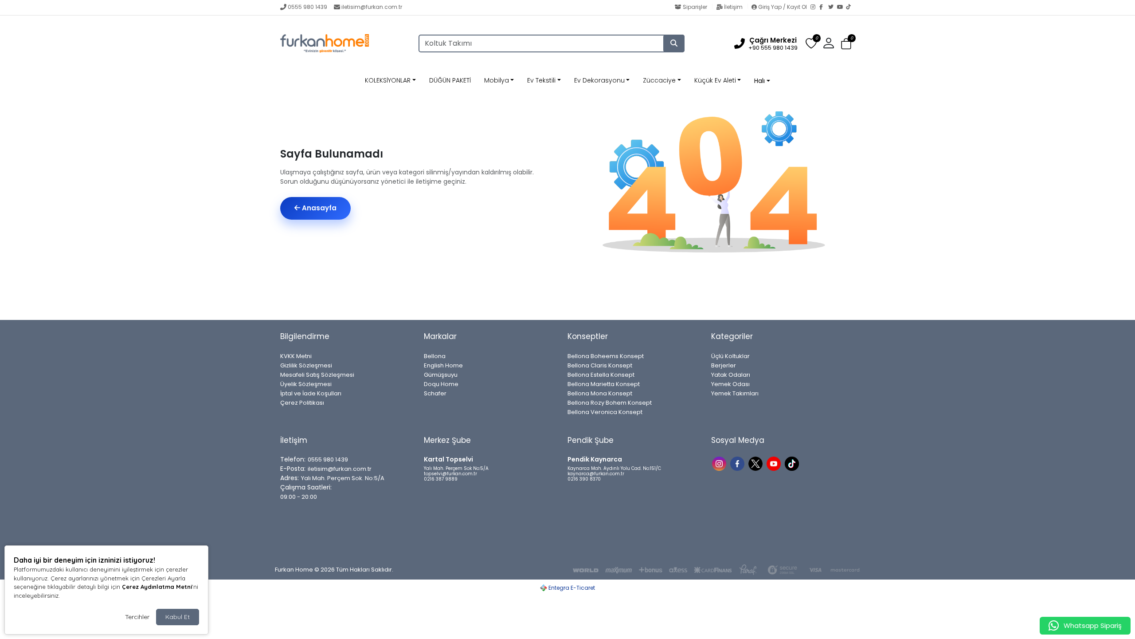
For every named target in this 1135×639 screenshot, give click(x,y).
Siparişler (694, 7)
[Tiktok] (793, 463)
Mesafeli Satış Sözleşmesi (317, 375)
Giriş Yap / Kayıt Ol (782, 7)
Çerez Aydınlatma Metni (157, 586)
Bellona (435, 356)
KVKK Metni (296, 356)
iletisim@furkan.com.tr (371, 7)
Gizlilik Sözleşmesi (306, 365)
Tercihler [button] (137, 617)
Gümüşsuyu (441, 375)
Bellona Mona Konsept (600, 393)
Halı (759, 80)
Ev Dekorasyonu (599, 80)
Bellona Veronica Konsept (605, 412)
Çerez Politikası (302, 402)
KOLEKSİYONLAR (388, 80)
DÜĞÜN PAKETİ (450, 80)
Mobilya (496, 80)
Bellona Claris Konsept (600, 365)
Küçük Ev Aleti (715, 80)
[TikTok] (850, 7)
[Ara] (674, 43)
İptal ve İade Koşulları (310, 393)
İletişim (733, 7)
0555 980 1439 (307, 7)
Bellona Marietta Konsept (604, 384)
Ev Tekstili (541, 80)
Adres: (289, 477)
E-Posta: (292, 468)
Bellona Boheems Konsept (606, 356)
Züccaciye (659, 80)
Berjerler (723, 365)
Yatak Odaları (730, 375)
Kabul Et (177, 617)
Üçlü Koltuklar (730, 356)
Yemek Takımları (735, 393)
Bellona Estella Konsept (601, 375)
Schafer (435, 393)
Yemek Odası (730, 384)
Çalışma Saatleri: (306, 487)
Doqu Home (441, 384)
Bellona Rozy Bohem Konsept (610, 402)
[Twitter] (832, 7)
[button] (846, 43)
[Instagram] (814, 7)
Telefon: (292, 459)
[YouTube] (841, 7)
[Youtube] (775, 463)
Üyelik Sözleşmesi (306, 384)
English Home (443, 365)
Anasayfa (318, 208)
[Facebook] (823, 7)
